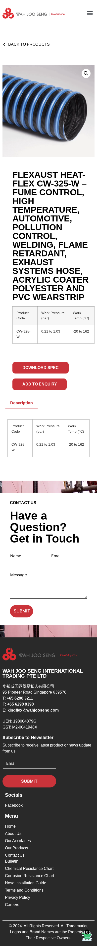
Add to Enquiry (39, 384)
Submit (22, 610)
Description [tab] (21, 402)
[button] (90, 13)
